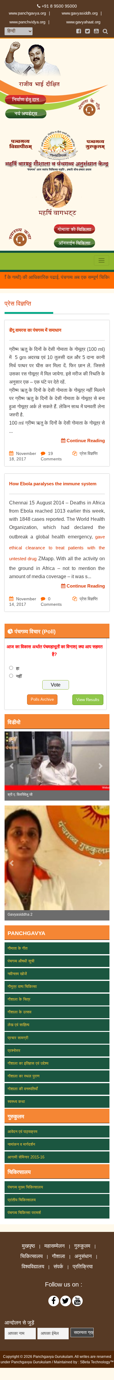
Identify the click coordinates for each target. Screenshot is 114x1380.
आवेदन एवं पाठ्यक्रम (22, 1131)
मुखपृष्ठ (28, 1246)
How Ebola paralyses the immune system (52, 483)
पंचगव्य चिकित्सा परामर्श (24, 1212)
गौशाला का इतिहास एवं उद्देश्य (28, 1063)
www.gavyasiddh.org (80, 13)
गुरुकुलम (82, 1246)
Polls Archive (42, 699)
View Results (87, 699)
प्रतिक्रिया (83, 1267)
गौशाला (58, 1256)
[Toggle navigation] (101, 260)
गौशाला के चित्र (19, 999)
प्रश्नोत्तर (14, 1050)
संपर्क (58, 1267)
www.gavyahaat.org (83, 22)
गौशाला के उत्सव (19, 1012)
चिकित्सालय (31, 1256)
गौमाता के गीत (17, 948)
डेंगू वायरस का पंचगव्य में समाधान (35, 330)
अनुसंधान (83, 1256)
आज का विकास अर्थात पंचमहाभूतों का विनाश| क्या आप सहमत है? (54, 650)
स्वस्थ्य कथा (16, 1101)
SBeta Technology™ (97, 1362)
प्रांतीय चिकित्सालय (22, 1200)
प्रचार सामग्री (18, 1038)
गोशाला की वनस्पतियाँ (23, 1089)
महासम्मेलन (54, 1246)
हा (17, 668)
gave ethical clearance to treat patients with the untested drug (57, 547)
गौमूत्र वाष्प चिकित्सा (22, 986)
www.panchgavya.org (27, 13)
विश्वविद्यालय (33, 1267)
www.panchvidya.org (27, 22)
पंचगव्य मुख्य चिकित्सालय (25, 1187)
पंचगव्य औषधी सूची (21, 961)
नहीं (19, 676)
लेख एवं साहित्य (18, 1024)
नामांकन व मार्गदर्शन (21, 1144)
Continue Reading (85, 440)
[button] (12, 766)
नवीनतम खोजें (17, 973)
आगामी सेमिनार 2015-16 (26, 1157)
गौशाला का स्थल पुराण (24, 1076)
